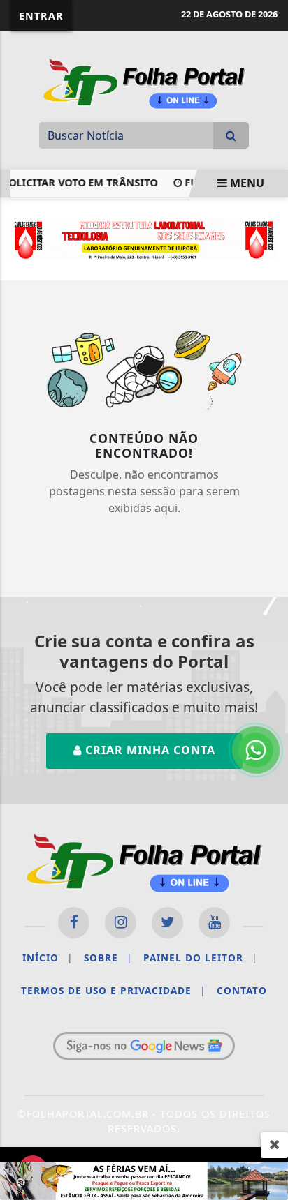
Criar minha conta (148, 750)
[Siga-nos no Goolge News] (144, 1046)
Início (47, 957)
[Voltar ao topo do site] (266, 660)
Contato (242, 990)
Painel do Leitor (200, 957)
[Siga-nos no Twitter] (167, 922)
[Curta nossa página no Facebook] (73, 922)
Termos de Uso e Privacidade (113, 990)
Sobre (108, 957)
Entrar (41, 15)
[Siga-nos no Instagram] (120, 922)
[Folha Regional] (144, 81)
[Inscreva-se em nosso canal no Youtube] (214, 922)
